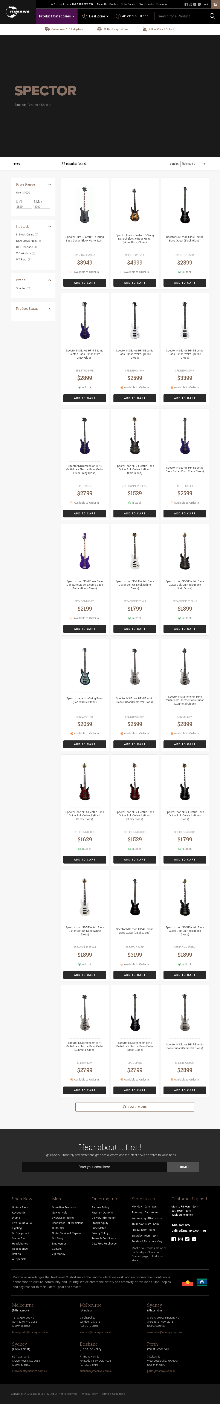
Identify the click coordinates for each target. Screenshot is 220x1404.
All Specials (19, 1259)
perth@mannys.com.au (161, 1371)
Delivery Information (104, 1217)
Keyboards (19, 1212)
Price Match (99, 1228)
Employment (59, 1243)
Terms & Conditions (104, 1238)
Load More (137, 1106)
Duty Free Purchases (104, 1243)
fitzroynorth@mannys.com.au (30, 1332)
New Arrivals (59, 1212)
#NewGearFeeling (63, 1217)
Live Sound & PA (22, 1222)
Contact (114, 4)
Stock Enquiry (100, 1222)
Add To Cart (85, 282)
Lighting (17, 1228)
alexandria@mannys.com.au (164, 1332)
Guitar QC (58, 1228)
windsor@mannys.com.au (96, 1332)
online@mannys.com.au (188, 1230)
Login (206, 4)
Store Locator (146, 4)
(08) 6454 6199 (156, 1364)
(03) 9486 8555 (21, 1325)
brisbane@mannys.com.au (96, 1371)
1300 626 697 (85, 4)
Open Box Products (64, 1207)
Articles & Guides (135, 16)
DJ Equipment (20, 1233)
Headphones (20, 1243)
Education (162, 4)
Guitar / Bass (20, 1207)
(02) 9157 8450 (21, 1364)
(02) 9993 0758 (156, 1325)
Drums (16, 1217)
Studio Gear (19, 1238)
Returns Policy (100, 1207)
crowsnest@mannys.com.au (29, 1371)
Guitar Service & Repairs (66, 1233)
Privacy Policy (100, 1233)
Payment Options (102, 1212)
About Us (101, 4)
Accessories (20, 1248)
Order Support (129, 4)
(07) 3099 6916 (89, 1364)
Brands (16, 1253)
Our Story (57, 1238)
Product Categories (55, 16)
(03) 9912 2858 (89, 1325)
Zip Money (58, 1253)
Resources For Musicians (67, 1222)
